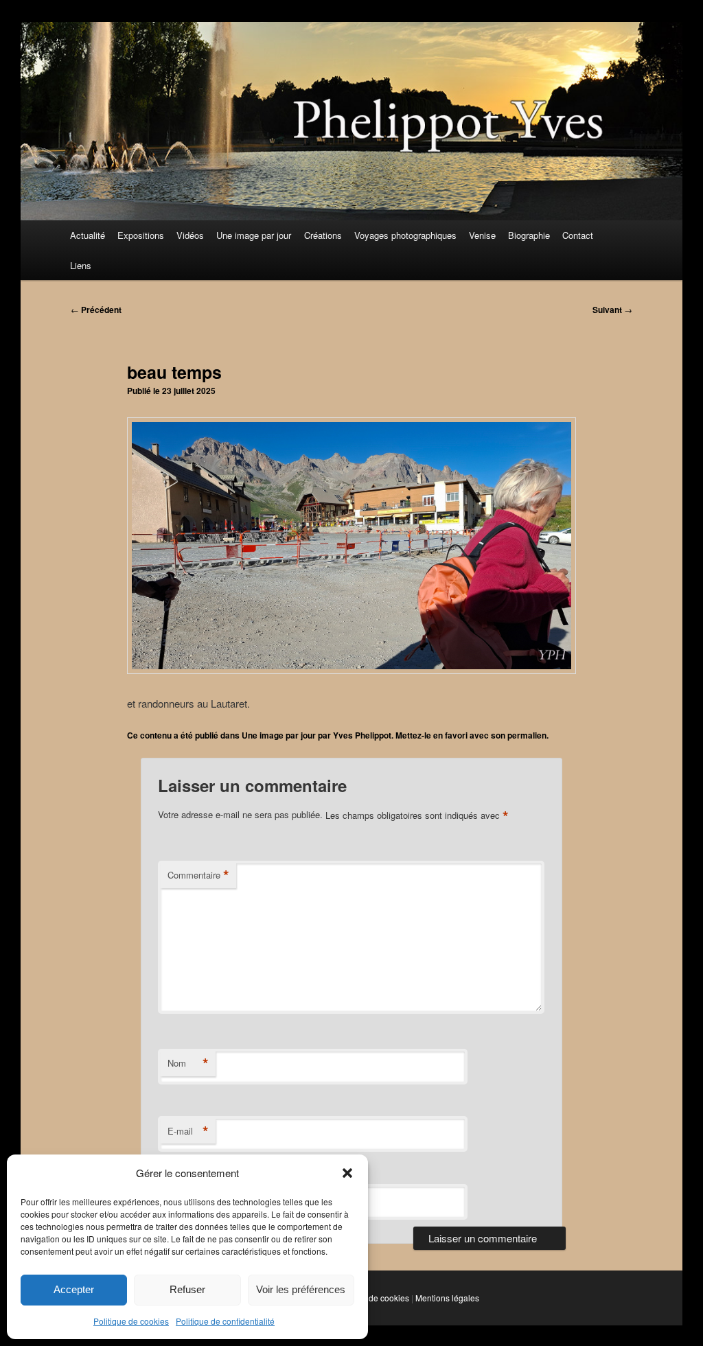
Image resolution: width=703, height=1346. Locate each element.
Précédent (96, 309)
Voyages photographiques (405, 235)
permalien (526, 735)
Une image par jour (253, 235)
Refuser (187, 1289)
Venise (482, 235)
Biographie (529, 235)
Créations (323, 235)
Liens (80, 265)
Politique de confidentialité (225, 1321)
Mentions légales (447, 1297)
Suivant (612, 309)
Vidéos (190, 235)
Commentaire (198, 875)
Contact (577, 235)
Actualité (87, 235)
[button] (347, 1173)
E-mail (188, 1131)
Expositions (140, 235)
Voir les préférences (300, 1289)
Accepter (74, 1289)
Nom (188, 1063)
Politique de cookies (131, 1321)
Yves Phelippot (362, 735)
